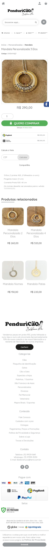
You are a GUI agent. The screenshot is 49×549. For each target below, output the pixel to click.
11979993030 (9, 188)
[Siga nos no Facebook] (22, 467)
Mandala (29, 45)
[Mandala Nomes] (12, 284)
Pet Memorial (24, 395)
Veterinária (24, 399)
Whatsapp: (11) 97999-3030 (25, 457)
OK (23, 157)
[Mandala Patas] (36, 284)
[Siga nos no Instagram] (27, 467)
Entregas (24, 425)
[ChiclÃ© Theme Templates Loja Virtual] (15, 527)
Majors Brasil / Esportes (24, 403)
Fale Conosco (24, 417)
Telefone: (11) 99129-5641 (25, 454)
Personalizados (15, 45)
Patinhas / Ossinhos (24, 379)
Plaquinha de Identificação (24, 364)
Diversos (24, 391)
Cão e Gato (25, 371)
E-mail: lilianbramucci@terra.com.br (25, 460)
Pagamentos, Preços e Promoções (24, 429)
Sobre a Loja (24, 437)
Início (3, 45)
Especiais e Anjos (24, 375)
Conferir (24, 347)
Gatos (24, 368)
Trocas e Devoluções (25, 440)
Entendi (24, 544)
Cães (24, 360)
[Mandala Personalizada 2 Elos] (12, 230)
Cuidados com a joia (24, 421)
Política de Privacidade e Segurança (24, 433)
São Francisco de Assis (24, 383)
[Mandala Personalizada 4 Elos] (36, 230)
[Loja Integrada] (33, 527)
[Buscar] (36, 22)
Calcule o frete (7, 150)
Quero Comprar (26, 123)
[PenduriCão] (21, 12)
